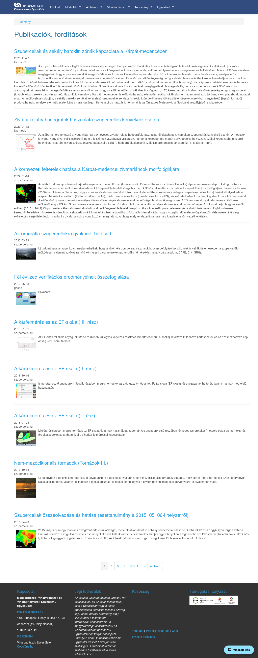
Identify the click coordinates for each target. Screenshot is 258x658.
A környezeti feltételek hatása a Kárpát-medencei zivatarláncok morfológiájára (96, 168)
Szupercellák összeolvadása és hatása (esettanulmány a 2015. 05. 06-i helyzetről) (101, 514)
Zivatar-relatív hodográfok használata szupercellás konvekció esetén (86, 119)
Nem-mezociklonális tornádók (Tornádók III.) (61, 462)
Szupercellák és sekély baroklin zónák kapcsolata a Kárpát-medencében (90, 50)
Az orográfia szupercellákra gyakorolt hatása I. (63, 233)
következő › (137, 566)
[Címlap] (30, 5)
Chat (175, 631)
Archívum (90, 7)
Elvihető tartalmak (143, 637)
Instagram (163, 631)
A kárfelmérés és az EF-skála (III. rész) (56, 321)
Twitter (150, 631)
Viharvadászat (114, 7)
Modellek (69, 7)
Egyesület (162, 7)
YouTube (137, 631)
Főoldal (55, 7)
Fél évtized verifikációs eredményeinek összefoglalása (71, 276)
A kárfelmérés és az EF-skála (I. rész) (54, 415)
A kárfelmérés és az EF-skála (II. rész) (55, 368)
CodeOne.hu (25, 646)
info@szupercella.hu (30, 612)
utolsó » (155, 566)
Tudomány (140, 7)
